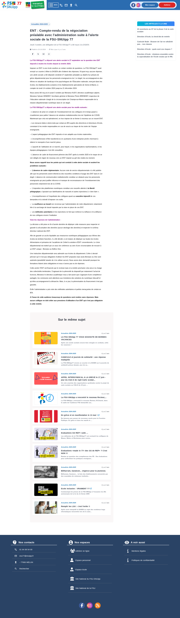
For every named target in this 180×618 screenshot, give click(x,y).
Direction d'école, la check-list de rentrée (153, 37)
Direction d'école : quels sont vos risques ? (154, 49)
